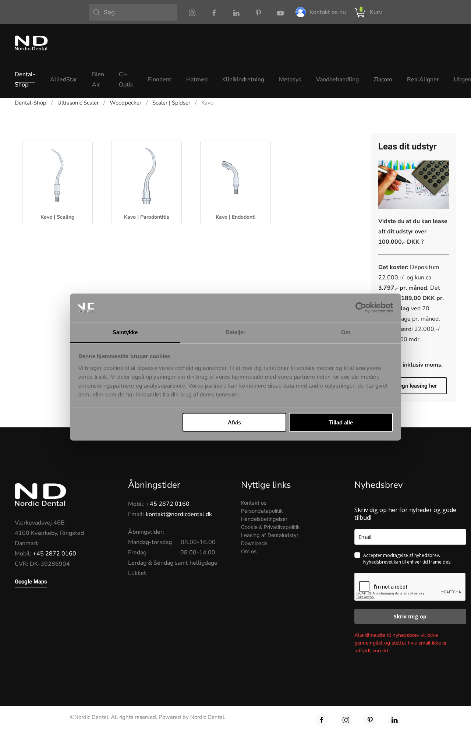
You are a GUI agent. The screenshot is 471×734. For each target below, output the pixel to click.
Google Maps (31, 582)
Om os (248, 551)
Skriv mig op (410, 616)
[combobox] (133, 12)
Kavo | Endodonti (236, 217)
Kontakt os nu (327, 12)
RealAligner (423, 79)
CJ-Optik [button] (126, 79)
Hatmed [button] (197, 79)
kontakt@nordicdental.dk (179, 514)
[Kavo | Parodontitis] (146, 176)
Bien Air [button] (98, 79)
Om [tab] (345, 332)
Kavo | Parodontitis (146, 217)
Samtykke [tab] (125, 332)
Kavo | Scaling (57, 217)
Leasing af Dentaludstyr (269, 535)
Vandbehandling (337, 79)
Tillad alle (341, 422)
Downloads (254, 543)
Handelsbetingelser (264, 519)
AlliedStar (63, 79)
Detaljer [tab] (236, 332)
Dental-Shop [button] (25, 79)
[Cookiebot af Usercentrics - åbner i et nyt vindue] (361, 307)
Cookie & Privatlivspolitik (270, 527)
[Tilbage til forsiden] (31, 43)
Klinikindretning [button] (243, 79)
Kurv (376, 12)
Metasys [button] (290, 79)
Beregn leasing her (413, 386)
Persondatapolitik (262, 511)
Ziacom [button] (382, 79)
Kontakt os (253, 503)
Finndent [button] (159, 79)
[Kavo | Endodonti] (235, 176)
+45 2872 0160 (54, 554)
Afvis (234, 422)
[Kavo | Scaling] (57, 176)
